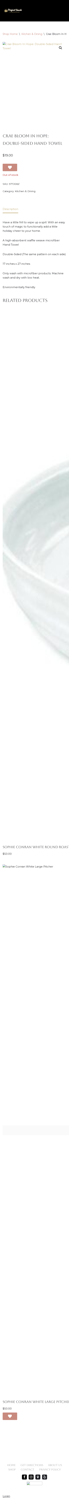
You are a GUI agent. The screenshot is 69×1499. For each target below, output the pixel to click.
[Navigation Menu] (62, 11)
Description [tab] (10, 209)
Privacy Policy (50, 1469)
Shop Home (10, 34)
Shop (12, 1469)
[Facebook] (24, 1477)
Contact (27, 1469)
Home (11, 1465)
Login (6, 1496)
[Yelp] (44, 1477)
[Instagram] (31, 1477)
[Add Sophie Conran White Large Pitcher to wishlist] (10, 1416)
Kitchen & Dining (31, 34)
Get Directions (32, 1465)
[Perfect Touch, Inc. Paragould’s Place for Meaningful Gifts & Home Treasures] (13, 10)
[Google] (37, 1477)
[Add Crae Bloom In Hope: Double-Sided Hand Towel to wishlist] (10, 167)
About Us (55, 1465)
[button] (60, 48)
